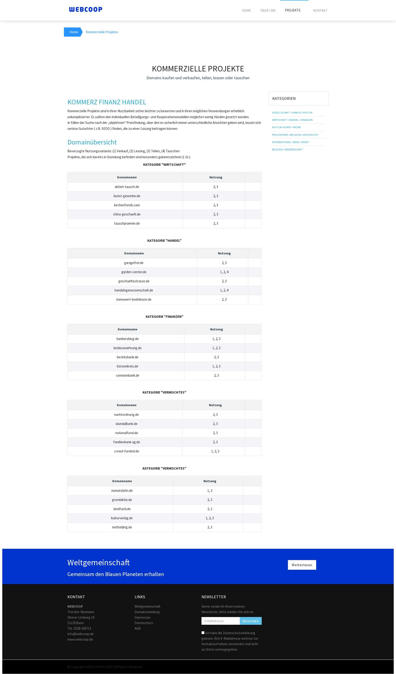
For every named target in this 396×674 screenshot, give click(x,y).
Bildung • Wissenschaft (287, 149)
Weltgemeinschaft (147, 606)
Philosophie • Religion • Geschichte (295, 134)
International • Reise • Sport (290, 142)
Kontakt (320, 10)
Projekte (293, 10)
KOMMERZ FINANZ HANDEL (106, 102)
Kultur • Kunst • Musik (286, 127)
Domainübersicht (92, 142)
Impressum (142, 617)
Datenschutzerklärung (239, 633)
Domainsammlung (147, 612)
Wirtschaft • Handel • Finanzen (292, 120)
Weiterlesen (302, 565)
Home (246, 10)
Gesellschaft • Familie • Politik (292, 112)
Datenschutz (144, 623)
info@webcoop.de (80, 634)
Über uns (268, 10)
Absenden (250, 621)
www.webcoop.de (80, 639)
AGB (138, 628)
